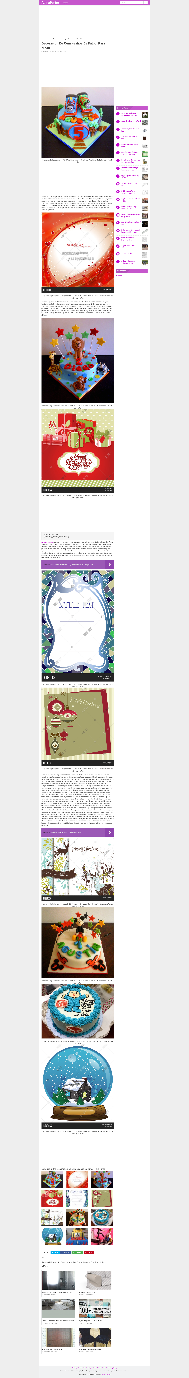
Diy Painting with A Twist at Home (90, 1321)
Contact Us (81, 1368)
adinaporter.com (47, 542)
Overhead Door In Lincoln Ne (52, 1349)
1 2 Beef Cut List (126, 253)
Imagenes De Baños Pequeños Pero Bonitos (57, 1292)
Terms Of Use (97, 1368)
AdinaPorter (50, 2)
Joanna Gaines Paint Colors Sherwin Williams (58, 1321)
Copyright (89, 1368)
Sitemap (74, 1368)
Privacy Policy (112, 1368)
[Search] (146, 2)
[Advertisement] (94, 22)
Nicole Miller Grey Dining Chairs (90, 1349)
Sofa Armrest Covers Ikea (87, 1292)
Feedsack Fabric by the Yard (131, 121)
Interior (65, 3)
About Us (104, 1368)
